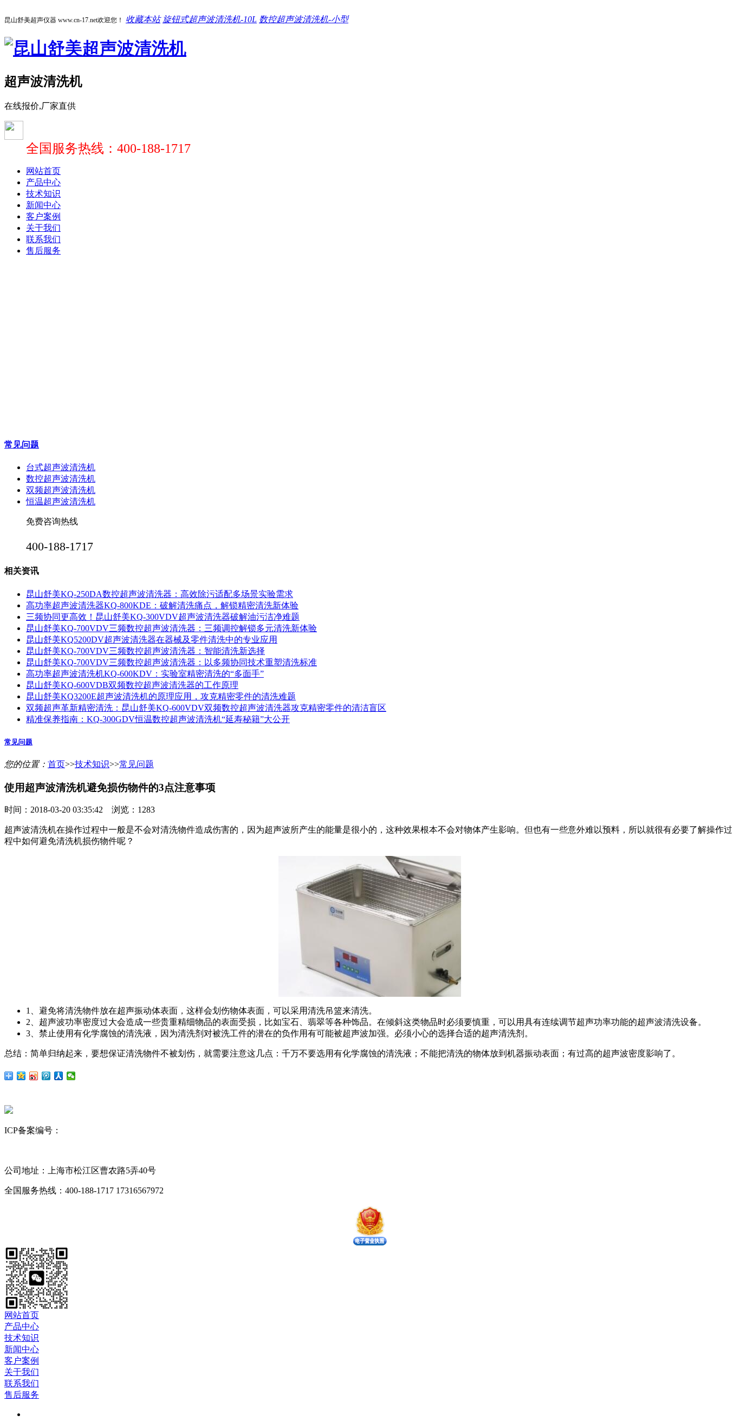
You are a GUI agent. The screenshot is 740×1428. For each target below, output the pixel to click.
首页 (56, 764)
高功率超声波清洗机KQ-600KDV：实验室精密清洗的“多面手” (145, 673)
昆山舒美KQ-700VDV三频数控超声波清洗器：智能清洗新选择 (145, 650)
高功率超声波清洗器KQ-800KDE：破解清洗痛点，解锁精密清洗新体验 (162, 605)
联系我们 (43, 239)
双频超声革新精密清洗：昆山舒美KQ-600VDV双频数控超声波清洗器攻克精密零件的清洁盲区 (206, 707)
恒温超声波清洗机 (60, 501)
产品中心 (43, 182)
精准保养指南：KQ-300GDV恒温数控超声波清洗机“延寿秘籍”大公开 (158, 719)
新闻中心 (43, 205)
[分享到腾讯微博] (46, 1076)
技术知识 (43, 193)
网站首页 (43, 171)
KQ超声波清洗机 (123, 1150)
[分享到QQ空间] (21, 1076)
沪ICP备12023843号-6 (101, 1130)
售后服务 (43, 250)
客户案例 (43, 216)
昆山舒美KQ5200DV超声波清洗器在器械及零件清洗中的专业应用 (151, 639)
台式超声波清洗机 (60, 467)
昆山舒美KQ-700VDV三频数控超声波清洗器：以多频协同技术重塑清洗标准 (171, 662)
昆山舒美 (21, 1150)
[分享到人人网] (58, 1076)
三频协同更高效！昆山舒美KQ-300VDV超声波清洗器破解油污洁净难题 (163, 616)
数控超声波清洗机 (60, 478)
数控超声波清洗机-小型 (303, 19)
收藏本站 (143, 19)
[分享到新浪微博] (33, 1076)
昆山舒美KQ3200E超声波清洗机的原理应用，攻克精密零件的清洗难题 (161, 696)
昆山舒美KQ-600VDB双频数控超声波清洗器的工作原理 (132, 685)
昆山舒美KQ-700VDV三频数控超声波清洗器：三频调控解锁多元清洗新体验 (171, 628)
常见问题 (21, 444)
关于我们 (43, 227)
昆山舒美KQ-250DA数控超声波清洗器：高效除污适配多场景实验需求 (159, 594)
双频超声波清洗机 (60, 490)
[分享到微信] (71, 1076)
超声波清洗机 (65, 1150)
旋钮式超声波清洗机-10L (210, 19)
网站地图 (162, 1130)
